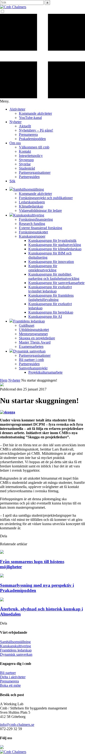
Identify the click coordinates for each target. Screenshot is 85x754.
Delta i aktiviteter (13, 677)
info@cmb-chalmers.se (17, 725)
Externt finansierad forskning (40, 228)
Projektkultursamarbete (45, 372)
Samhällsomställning (15, 642)
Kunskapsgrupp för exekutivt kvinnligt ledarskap (50, 289)
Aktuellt (25, 126)
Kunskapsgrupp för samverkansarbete (56, 283)
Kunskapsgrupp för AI (45, 316)
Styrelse (25, 164)
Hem (3, 380)
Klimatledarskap (31, 206)
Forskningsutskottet (33, 232)
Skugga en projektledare (37, 338)
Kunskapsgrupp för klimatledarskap (54, 249)
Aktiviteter (17, 109)
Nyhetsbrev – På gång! (36, 130)
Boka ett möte (10, 685)
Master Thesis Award (35, 342)
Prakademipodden (32, 139)
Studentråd (27, 168)
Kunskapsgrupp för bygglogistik (52, 240)
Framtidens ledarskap (16, 650)
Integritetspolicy (31, 156)
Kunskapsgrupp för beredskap (50, 312)
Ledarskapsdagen (32, 202)
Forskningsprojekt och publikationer (46, 198)
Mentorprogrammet (33, 334)
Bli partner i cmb (31, 360)
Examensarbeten (31, 347)
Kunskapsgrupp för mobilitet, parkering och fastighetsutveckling (53, 276)
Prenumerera (28, 134)
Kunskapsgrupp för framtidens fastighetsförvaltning (51, 297)
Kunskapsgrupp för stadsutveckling (54, 245)
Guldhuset (26, 325)
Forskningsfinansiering (36, 219)
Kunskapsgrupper (32, 236)
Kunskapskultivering (15, 646)
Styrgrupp (26, 160)
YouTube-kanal (30, 118)
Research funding (32, 224)
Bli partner (8, 673)
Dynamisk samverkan (16, 654)
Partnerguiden (29, 177)
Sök (12, 181)
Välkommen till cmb (34, 147)
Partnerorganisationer (35, 172)
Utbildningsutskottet (34, 330)
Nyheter (15, 122)
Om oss (15, 143)
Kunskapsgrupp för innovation (51, 262)
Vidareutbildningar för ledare (40, 210)
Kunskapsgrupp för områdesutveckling (42, 268)
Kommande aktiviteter (35, 113)
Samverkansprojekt (33, 368)
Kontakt (25, 151)
